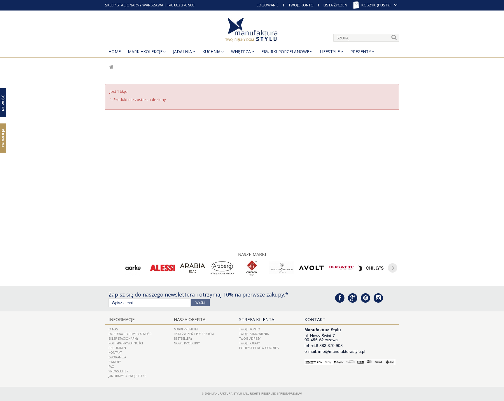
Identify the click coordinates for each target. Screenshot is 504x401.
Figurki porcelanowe (285, 51)
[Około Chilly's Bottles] (371, 268)
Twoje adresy (249, 339)
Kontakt (115, 353)
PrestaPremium (290, 393)
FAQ (111, 367)
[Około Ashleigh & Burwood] (282, 268)
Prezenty (360, 51)
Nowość (3, 103)
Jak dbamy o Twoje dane (127, 376)
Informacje (121, 319)
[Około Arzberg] (222, 268)
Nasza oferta (189, 319)
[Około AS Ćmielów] (252, 268)
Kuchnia (211, 51)
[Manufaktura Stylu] (252, 30)
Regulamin (117, 348)
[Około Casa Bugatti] (341, 268)
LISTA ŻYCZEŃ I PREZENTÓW (194, 334)
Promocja (3, 138)
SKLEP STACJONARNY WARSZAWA (134, 5)
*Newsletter (118, 371)
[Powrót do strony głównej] (111, 67)
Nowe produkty (187, 343)
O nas (113, 329)
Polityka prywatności (125, 343)
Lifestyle (330, 51)
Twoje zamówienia (254, 334)
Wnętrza (241, 51)
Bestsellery (183, 339)
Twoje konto (249, 329)
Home (114, 51)
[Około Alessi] (163, 268)
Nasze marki (252, 254)
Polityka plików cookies (259, 348)
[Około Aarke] (133, 268)
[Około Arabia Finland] (192, 268)
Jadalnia (182, 51)
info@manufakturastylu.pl (341, 351)
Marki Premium (186, 329)
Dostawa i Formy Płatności (130, 334)
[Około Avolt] (311, 268)
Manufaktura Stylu (226, 393)
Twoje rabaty (249, 343)
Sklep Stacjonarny (123, 339)
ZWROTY (114, 362)
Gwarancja (117, 357)
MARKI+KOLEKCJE (145, 51)
